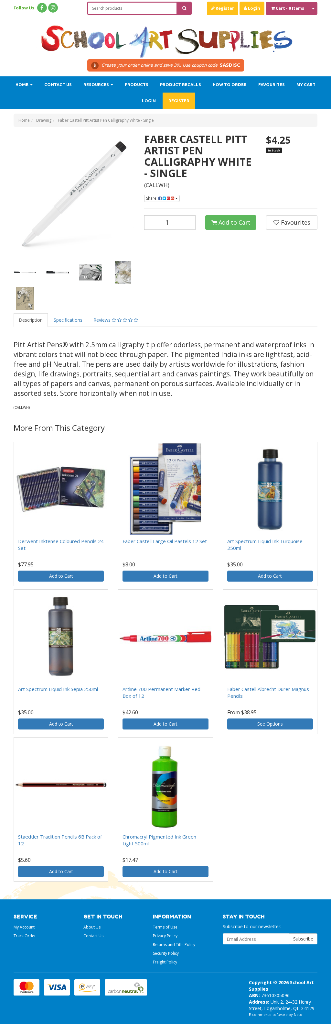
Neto (298, 1014)
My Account (24, 927)
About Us (92, 927)
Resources (96, 84)
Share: (152, 198)
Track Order (25, 936)
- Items (290, 8)
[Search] (184, 8)
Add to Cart (234, 222)
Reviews (102, 320)
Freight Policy (165, 962)
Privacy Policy (165, 936)
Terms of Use (165, 927)
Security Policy (166, 953)
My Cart (305, 84)
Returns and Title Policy (174, 944)
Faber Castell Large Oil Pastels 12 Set (165, 541)
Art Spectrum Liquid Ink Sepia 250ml (58, 689)
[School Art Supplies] (165, 37)
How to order (230, 84)
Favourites (271, 84)
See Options (270, 724)
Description (31, 320)
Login (253, 8)
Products (136, 84)
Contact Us (58, 84)
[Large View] (25, 272)
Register (224, 8)
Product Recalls (180, 84)
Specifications (68, 320)
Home (22, 84)
